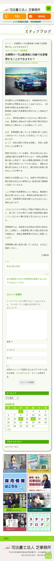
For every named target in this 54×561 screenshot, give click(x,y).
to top (48, 556)
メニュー (48, 8)
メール (11, 350)
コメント (12, 308)
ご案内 (6, 538)
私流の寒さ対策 (13, 266)
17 (33, 419)
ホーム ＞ (9, 43)
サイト (9, 358)
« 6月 (8, 430)
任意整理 (24, 50)
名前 (10, 342)
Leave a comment (31, 63)
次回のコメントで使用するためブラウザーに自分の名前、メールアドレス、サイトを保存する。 (27, 373)
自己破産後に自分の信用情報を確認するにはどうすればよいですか (27, 280)
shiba (21, 63)
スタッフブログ (12, 50)
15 (21, 419)
